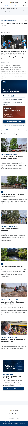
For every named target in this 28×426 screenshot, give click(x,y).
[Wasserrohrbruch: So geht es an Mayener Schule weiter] (14, 144)
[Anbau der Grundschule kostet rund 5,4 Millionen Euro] (14, 327)
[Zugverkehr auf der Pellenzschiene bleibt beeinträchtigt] (14, 290)
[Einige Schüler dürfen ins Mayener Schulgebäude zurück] (14, 182)
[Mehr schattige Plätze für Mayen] (14, 254)
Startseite (3, 8)
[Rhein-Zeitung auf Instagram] (15, 414)
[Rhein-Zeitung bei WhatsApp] (9, 414)
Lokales (8, 8)
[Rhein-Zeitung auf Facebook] (12, 414)
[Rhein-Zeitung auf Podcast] (18, 414)
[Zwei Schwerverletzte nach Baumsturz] (14, 216)
